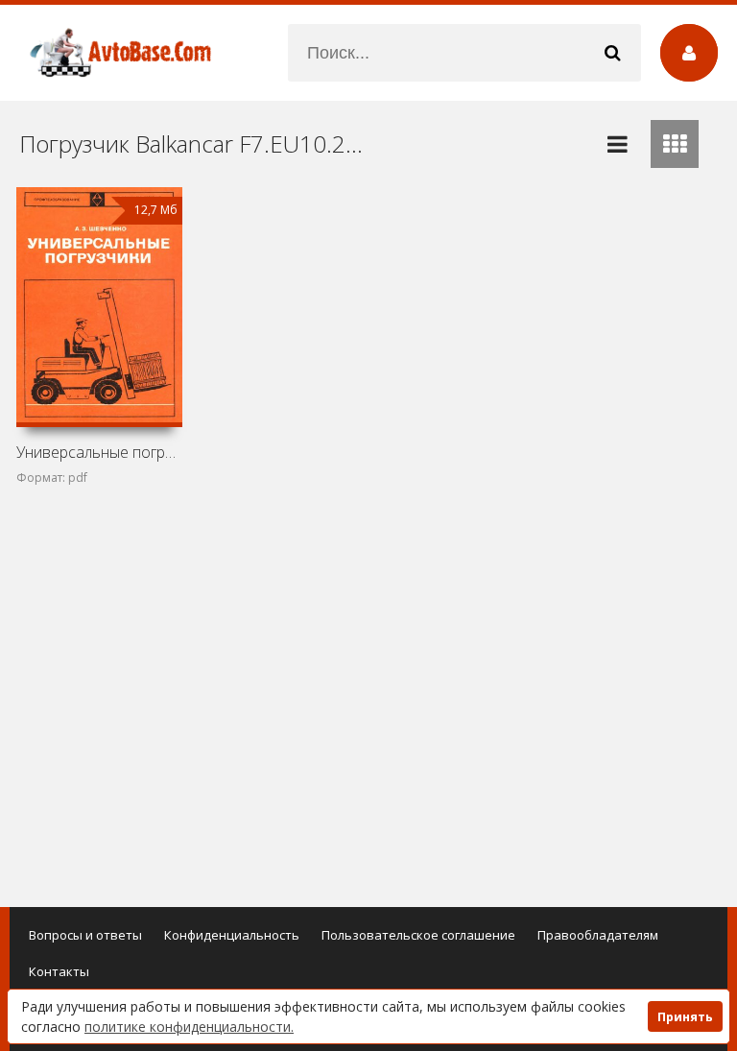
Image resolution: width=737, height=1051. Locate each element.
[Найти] (612, 53)
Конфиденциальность (231, 935)
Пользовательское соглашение (418, 935)
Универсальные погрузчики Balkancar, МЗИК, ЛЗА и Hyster (98, 452)
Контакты (59, 971)
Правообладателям (597, 935)
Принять (685, 1017)
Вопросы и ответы (85, 935)
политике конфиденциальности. (189, 1026)
